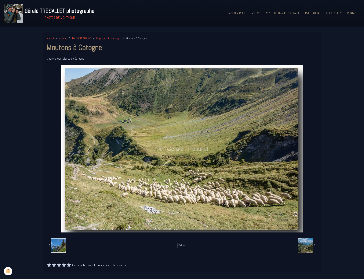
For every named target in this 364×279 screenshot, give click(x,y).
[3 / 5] (59, 265)
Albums (255, 13)
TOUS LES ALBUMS (82, 38)
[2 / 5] (54, 265)
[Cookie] (8, 271)
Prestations (312, 13)
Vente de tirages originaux (283, 13)
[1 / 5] (49, 265)
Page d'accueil (237, 13)
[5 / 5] (69, 265)
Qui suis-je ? (334, 13)
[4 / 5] (64, 265)
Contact (352, 13)
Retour (181, 245)
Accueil (50, 38)
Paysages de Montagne (108, 38)
